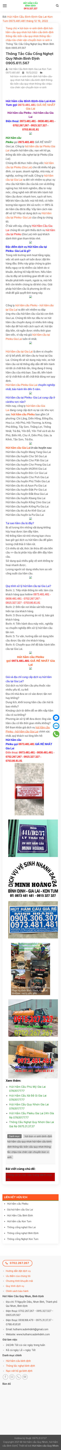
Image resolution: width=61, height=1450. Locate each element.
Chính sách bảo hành (17, 1291)
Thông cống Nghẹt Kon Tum (22, 1239)
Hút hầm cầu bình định (18, 1360)
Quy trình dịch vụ (15, 1286)
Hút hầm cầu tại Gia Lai (19, 351)
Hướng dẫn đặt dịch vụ (18, 1271)
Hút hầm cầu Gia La (18, 447)
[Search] (57, 5)
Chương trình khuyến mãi (19, 1280)
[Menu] (4, 5)
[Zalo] (56, 726)
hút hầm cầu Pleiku (26, 305)
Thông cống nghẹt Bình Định (23, 1233)
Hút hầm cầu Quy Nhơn (45, 1445)
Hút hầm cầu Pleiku (17, 1203)
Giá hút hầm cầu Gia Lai (20, 1209)
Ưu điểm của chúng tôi (18, 1276)
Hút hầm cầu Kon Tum (19, 1221)
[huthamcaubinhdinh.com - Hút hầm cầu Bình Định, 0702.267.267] (30, 5)
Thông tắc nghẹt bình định (20, 1365)
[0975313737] (56, 734)
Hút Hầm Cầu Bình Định (20, 1215)
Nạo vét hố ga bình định (19, 1370)
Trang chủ (11, 28)
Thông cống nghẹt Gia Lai (21, 1227)
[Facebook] (56, 717)
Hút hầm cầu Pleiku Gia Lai (21, 385)
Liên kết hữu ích (15, 1197)
